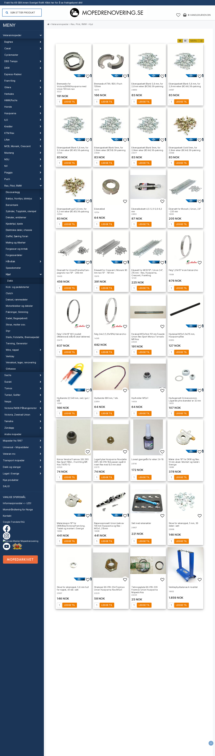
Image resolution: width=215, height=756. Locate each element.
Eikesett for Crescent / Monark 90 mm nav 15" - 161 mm (110, 271)
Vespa (7, 401)
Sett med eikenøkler (141, 523)
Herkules (9, 93)
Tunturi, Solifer (12, 394)
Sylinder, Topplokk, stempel (21, 211)
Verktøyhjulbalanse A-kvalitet (183, 587)
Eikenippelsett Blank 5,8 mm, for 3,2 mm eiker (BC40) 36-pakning (73, 148)
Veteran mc (9, 453)
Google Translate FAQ (14, 522)
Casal (7, 48)
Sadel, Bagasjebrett (16, 318)
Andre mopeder (13, 434)
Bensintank (12, 205)
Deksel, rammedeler (17, 299)
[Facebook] (7, 528)
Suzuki (8, 381)
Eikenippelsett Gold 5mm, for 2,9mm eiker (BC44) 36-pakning (184, 148)
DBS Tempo (11, 61)
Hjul (8, 274)
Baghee (8, 41)
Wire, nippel (12, 349)
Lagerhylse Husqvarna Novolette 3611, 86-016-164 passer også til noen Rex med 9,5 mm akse (110, 462)
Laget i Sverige (11, 473)
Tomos (8, 388)
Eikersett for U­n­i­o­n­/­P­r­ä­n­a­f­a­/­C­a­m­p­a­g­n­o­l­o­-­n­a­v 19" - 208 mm (73, 271)
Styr (8, 330)
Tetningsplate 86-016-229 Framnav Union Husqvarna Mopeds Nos (144, 590)
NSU (6, 159)
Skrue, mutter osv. (16, 324)
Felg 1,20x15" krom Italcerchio (183, 270)
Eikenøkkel (99, 209)
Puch (7, 179)
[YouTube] (6, 546)
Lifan (7, 139)
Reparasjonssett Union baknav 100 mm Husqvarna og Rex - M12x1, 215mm (109, 526)
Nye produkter (11, 480)
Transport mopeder (14, 460)
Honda (8, 106)
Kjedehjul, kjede (14, 223)
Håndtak (10, 261)
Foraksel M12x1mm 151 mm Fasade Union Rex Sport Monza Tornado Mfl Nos (148, 336)
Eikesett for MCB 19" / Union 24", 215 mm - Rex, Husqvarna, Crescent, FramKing (147, 273)
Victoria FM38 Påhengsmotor (20, 408)
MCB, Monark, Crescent (17, 146)
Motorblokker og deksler (19, 305)
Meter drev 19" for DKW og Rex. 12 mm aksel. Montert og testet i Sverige (184, 462)
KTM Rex (9, 133)
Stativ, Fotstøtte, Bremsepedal (22, 337)
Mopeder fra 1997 (13, 440)
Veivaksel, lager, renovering (21, 362)
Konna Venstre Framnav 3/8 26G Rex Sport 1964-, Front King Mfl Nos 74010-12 (73, 462)
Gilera (7, 87)
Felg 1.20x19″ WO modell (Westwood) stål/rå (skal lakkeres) (73, 335)
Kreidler (8, 126)
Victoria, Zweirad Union (17, 414)
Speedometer (13, 267)
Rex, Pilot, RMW (13, 185)
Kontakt (7, 515)
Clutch (9, 293)
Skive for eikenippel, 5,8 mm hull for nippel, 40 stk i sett (73, 588)
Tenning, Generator (16, 343)
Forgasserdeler (14, 255)
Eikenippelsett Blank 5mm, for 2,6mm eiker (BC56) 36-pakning (109, 148)
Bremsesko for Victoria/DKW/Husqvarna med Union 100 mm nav (71, 86)
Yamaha (8, 421)
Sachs (7, 375)
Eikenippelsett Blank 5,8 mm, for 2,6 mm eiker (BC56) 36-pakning (147, 85)
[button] (178, 15)
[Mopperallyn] (17, 546)
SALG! (6, 486)
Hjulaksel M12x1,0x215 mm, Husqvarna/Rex (182, 335)
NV (6, 165)
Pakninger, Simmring (17, 312)
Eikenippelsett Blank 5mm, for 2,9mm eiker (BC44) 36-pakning (147, 148)
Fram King (9, 80)
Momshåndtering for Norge (18, 509)
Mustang (9, 152)
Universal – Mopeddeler (16, 447)
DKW (7, 67)
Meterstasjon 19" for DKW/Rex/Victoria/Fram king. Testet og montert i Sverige (71, 526)
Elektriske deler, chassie (19, 230)
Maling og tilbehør (16, 242)
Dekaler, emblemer (16, 217)
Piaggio (8, 172)
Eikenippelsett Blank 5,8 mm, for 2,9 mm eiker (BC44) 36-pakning (185, 85)
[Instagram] (22, 537)
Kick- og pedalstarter (17, 287)
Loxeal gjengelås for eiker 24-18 (147, 459)
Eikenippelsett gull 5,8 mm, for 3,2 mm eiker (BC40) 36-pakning (73, 210)
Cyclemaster (11, 54)
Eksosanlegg (13, 192)
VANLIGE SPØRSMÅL (14, 497)
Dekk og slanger (12, 467)
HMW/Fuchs (11, 100)
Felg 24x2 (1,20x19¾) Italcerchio (110, 334)
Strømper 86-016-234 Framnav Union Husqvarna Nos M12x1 (109, 588)
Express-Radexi (13, 74)
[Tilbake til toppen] (211, 743)
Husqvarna (10, 113)
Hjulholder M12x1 (139, 398)
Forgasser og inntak (17, 248)
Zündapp (9, 427)
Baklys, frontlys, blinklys (19, 198)
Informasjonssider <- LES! (17, 503)
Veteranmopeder (12, 35)
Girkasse (11, 368)
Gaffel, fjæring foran (17, 236)
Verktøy (10, 356)
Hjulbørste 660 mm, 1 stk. (106, 398)
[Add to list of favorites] (73, 62)
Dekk (10, 280)
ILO (6, 119)
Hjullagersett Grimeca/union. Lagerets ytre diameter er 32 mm (185, 399)
